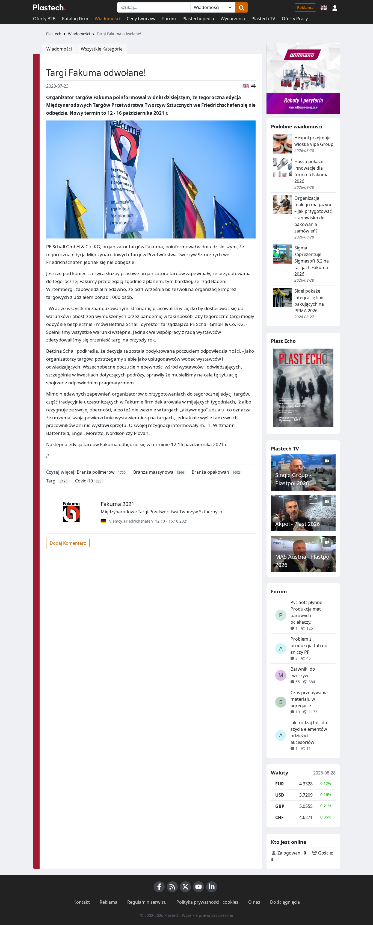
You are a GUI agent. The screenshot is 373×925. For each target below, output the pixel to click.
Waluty (279, 773)
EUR (279, 784)
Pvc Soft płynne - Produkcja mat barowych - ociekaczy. (308, 612)
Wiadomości (107, 19)
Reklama (305, 7)
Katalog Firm (75, 19)
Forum (169, 19)
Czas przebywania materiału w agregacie (309, 699)
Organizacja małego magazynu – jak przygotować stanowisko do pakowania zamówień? (313, 214)
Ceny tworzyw (141, 19)
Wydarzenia (233, 19)
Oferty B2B (44, 19)
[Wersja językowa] (324, 7)
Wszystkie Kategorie (102, 49)
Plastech (53, 33)
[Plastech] (49, 7)
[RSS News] (172, 886)
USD (279, 795)
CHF (279, 817)
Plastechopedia (198, 19)
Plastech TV (263, 19)
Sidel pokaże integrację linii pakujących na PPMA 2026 (309, 301)
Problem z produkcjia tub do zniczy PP (309, 645)
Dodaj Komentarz (68, 543)
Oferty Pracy (295, 19)
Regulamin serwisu (147, 902)
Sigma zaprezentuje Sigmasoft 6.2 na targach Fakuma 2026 (311, 261)
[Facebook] (159, 886)
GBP (279, 806)
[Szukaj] (241, 7)
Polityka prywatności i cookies (207, 902)
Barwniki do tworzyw (303, 672)
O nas (254, 902)
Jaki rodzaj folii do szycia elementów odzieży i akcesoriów (309, 732)
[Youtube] (198, 886)
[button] (335, 7)
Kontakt (81, 902)
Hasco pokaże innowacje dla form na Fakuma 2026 (311, 171)
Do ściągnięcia (285, 902)
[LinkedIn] (211, 886)
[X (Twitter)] (185, 886)
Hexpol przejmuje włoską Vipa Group (313, 141)
